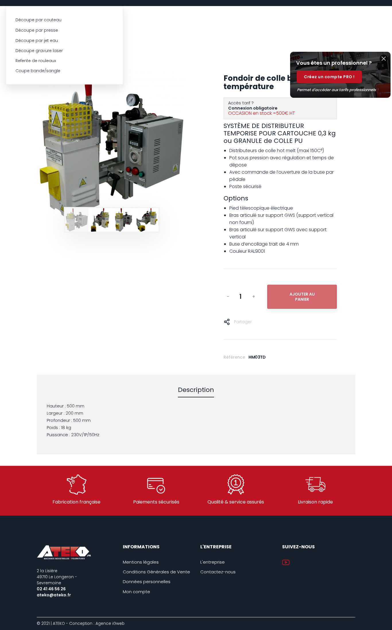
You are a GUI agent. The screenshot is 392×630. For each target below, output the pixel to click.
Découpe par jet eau (36, 40)
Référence (234, 357)
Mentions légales (141, 562)
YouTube (286, 562)
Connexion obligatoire (252, 108)
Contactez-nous (218, 572)
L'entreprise (212, 562)
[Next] (168, 145)
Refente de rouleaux (35, 61)
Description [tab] (196, 390)
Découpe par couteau (38, 20)
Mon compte (136, 592)
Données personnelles (146, 582)
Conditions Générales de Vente (156, 572)
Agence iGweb (110, 623)
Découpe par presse (36, 30)
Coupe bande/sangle (37, 71)
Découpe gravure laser (39, 50)
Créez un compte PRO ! (329, 77)
